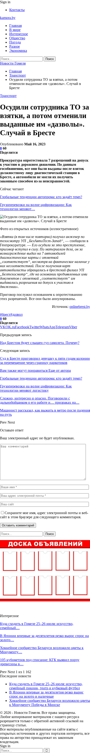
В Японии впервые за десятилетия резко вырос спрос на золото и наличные (46, 694)
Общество (17, 38)
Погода (15, 42)
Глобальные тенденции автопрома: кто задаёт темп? (41, 197)
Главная (15, 26)
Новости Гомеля (13, 63)
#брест (5, 314)
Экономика (18, 51)
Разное (14, 46)
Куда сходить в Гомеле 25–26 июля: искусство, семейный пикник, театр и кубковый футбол (46, 686)
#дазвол (16, 314)
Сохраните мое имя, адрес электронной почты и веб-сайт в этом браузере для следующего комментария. (44, 515)
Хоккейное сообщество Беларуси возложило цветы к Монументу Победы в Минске (49, 703)
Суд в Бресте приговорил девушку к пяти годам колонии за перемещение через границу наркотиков (45, 360)
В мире (15, 30)
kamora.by (7, 18)
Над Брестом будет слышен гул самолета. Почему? (39, 343)
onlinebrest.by (79, 307)
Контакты (17, 10)
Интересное (18, 34)
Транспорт (8, 96)
